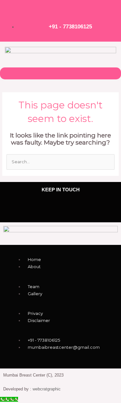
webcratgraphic (47, 389)
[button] (60, 73)
